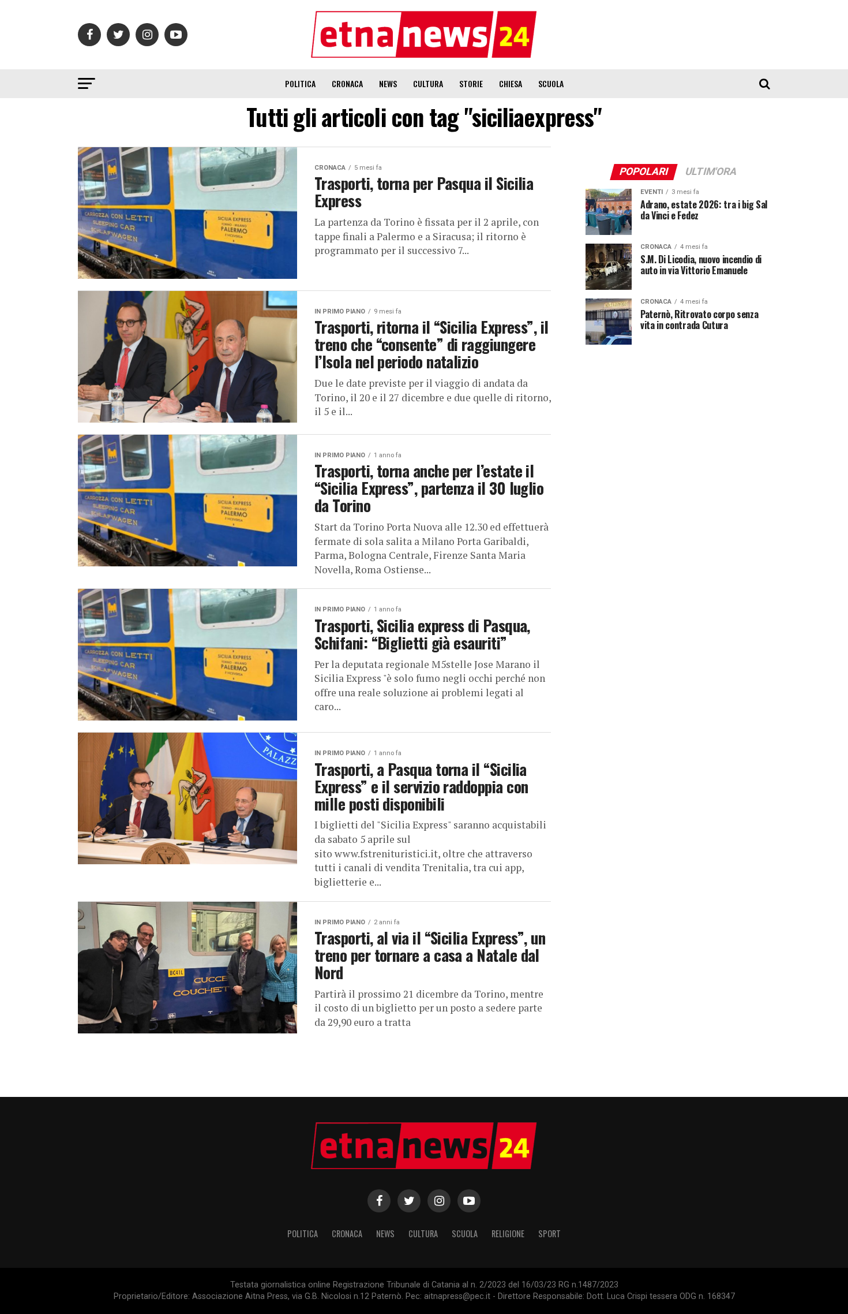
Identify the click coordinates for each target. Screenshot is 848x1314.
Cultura (428, 83)
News (388, 83)
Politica (300, 83)
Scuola (551, 83)
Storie (471, 83)
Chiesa (510, 83)
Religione (507, 1233)
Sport (549, 1233)
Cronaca (347, 83)
